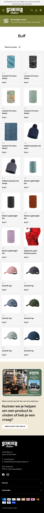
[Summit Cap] (11, 271)
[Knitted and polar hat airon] (33, 132)
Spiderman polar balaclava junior (30, 252)
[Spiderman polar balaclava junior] (33, 236)
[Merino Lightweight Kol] (33, 166)
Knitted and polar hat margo (10, 182)
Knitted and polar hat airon (32, 147)
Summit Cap (7, 286)
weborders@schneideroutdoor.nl (16, 462)
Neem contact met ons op (15, 426)
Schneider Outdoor (11, 508)
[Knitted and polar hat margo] (11, 166)
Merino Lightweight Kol (31, 182)
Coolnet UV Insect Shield (9, 77)
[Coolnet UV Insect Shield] (11, 62)
